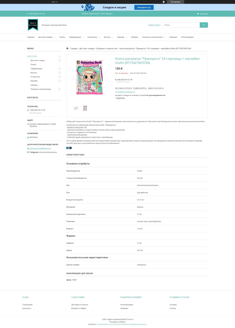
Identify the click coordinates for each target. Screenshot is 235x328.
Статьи (173, 308)
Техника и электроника (152, 37)
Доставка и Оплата (79, 304)
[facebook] (67, 148)
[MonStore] (33, 30)
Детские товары (45, 37)
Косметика (92, 37)
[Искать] (204, 25)
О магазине (27, 304)
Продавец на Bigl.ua (118, 322)
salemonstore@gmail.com (40, 148)
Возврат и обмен (78, 308)
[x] (70, 148)
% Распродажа (187, 37)
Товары (73, 48)
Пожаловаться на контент (108, 324)
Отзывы (173, 304)
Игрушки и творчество (106, 48)
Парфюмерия (75, 37)
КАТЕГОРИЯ (32, 56)
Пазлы (62, 37)
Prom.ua (130, 319)
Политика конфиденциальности (133, 324)
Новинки (173, 37)
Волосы (107, 37)
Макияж (120, 37)
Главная (30, 37)
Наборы (134, 37)
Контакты (26, 308)
